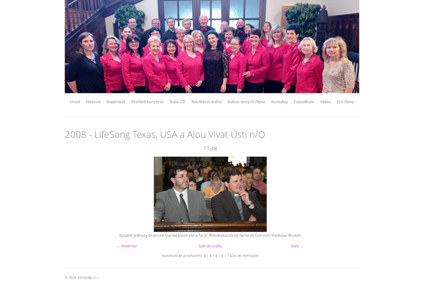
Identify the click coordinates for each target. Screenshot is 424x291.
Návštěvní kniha (206, 101)
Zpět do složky (210, 246)
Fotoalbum (304, 101)
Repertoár (115, 101)
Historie (93, 101)
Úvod (75, 101)
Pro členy (345, 101)
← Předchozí (127, 246)
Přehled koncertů (147, 101)
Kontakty (279, 101)
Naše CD (178, 101)
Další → (297, 246)
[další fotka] (347, 194)
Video (325, 101)
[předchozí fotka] (72, 194)
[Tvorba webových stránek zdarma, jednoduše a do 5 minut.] (97, 278)
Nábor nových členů (246, 101)
